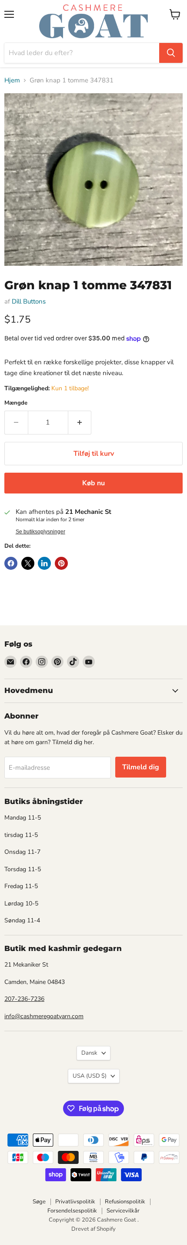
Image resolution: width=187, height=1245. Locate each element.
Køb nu (93, 483)
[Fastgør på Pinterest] (61, 563)
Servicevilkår (123, 1211)
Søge (39, 1202)
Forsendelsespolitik (72, 1211)
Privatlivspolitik (75, 1202)
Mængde (15, 403)
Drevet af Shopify (93, 1229)
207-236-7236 (24, 999)
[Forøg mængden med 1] (80, 422)
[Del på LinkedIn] (44, 563)
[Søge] (171, 53)
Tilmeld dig (140, 767)
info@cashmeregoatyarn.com (43, 1016)
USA (90, 1076)
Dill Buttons (29, 301)
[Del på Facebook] (10, 563)
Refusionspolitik (125, 1202)
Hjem (12, 80)
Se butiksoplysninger (40, 532)
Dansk (89, 1053)
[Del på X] (27, 563)
